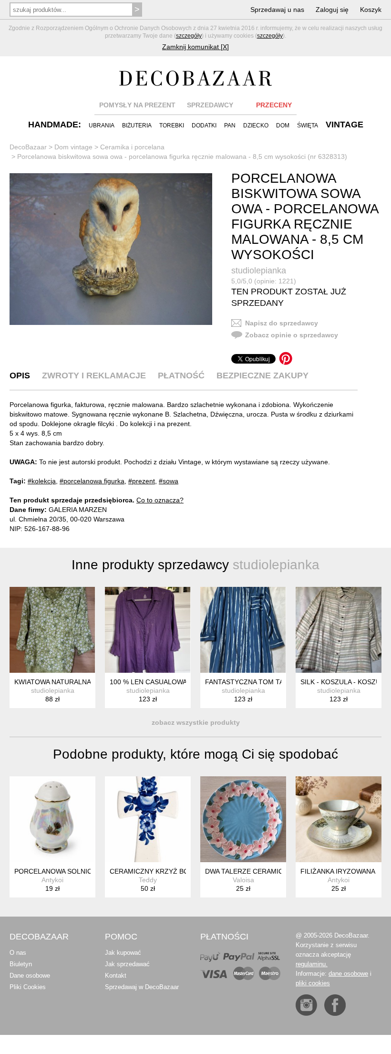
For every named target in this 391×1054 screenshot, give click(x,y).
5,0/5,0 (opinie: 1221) (263, 281)
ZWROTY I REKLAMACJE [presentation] (94, 375)
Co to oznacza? (160, 500)
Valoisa (243, 880)
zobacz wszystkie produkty (196, 722)
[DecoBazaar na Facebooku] (335, 1005)
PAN (230, 125)
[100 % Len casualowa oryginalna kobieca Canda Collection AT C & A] (148, 630)
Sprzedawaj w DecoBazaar (142, 987)
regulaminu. (312, 964)
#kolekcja (42, 481)
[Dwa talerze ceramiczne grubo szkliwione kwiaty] (243, 819)
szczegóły (189, 35)
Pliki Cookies (28, 987)
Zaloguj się (332, 9)
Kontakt (115, 975)
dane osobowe (348, 973)
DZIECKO (255, 125)
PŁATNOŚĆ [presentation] (181, 375)
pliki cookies (313, 983)
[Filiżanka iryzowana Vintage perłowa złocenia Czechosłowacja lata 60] (338, 819)
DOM (282, 125)
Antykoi (52, 880)
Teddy (148, 880)
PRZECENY (274, 105)
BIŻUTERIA (137, 125)
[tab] (20, 375)
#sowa (168, 481)
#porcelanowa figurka (92, 481)
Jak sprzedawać (127, 964)
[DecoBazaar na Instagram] (306, 1005)
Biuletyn (21, 964)
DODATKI (204, 125)
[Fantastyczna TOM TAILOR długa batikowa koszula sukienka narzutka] (243, 630)
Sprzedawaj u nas (277, 9)
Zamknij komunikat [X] (195, 47)
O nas (18, 952)
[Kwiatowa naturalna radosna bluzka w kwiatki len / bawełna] (52, 630)
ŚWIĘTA (307, 125)
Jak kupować (123, 952)
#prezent (141, 481)
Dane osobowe (30, 975)
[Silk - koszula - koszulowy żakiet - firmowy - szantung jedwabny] (338, 630)
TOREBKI (171, 125)
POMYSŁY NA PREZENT (137, 105)
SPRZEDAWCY (210, 105)
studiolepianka (258, 270)
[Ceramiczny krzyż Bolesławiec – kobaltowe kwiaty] (148, 819)
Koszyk (370, 9)
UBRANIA (101, 125)
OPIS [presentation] (20, 375)
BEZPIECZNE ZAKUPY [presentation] (262, 375)
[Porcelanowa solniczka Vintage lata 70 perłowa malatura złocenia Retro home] (52, 819)
